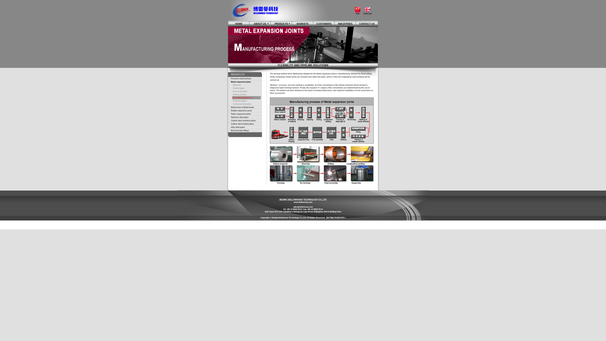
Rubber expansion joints (241, 111)
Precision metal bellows (241, 79)
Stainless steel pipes (240, 117)
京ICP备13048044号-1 (336, 218)
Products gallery (240, 101)
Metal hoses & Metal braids (242, 107)
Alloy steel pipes (238, 127)
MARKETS (303, 23)
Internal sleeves (240, 94)
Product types (239, 88)
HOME (238, 23)
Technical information (242, 104)
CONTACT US (367, 23)
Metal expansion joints (241, 82)
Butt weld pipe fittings (240, 130)
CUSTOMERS (324, 23)
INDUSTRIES (345, 23)
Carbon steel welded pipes (242, 124)
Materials (237, 85)
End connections (240, 91)
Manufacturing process (242, 98)
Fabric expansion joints (241, 114)
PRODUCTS (281, 23)
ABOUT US (260, 23)
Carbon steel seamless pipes (243, 121)
